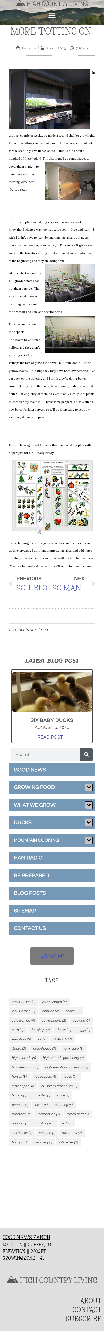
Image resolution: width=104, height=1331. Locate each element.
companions (54, 1020)
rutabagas (45, 1123)
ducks (64, 1030)
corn (17, 1030)
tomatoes (72, 1133)
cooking (81, 1020)
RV (66, 1123)
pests (41, 1105)
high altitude (24, 1058)
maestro (41, 1095)
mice (63, 1095)
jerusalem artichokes (59, 1086)
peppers (20, 1105)
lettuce (19, 1095)
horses (19, 1076)
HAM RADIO (28, 857)
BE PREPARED (31, 875)
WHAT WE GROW (35, 805)
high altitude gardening (63, 1058)
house (70, 1076)
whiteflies (68, 1142)
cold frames (23, 1020)
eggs (84, 1030)
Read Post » (52, 737)
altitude (50, 1011)
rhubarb (20, 1123)
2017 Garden (23, 1002)
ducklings (40, 1030)
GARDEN (62, 1039)
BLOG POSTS (30, 893)
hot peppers (45, 1076)
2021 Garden (23, 1011)
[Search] (86, 754)
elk (42, 1039)
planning (64, 1105)
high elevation (25, 1067)
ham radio (73, 1048)
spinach (47, 1133)
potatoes (21, 1114)
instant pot (23, 1086)
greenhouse (44, 1048)
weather (43, 1142)
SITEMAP (25, 910)
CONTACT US (30, 928)
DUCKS (23, 822)
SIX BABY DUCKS (52, 720)
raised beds (78, 1114)
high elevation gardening (66, 1067)
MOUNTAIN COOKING (36, 840)
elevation (21, 1039)
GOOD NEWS (30, 769)
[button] (52, 16)
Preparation (48, 1114)
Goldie (19, 1048)
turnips (19, 1142)
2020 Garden (54, 1002)
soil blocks (22, 1133)
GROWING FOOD (34, 787)
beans (72, 1011)
